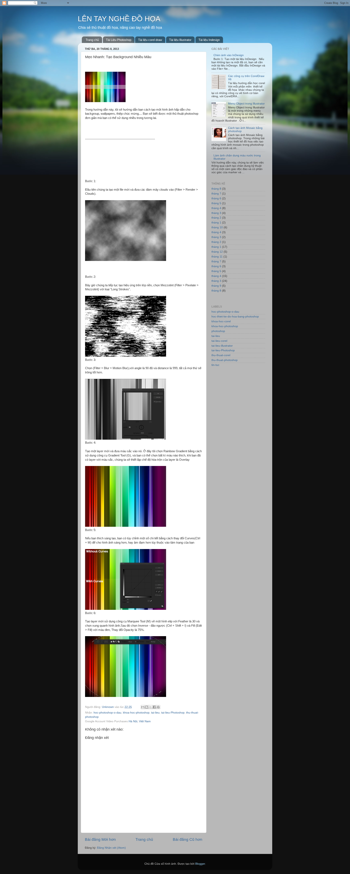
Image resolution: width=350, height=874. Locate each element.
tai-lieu (155, 712)
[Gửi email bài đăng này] (143, 707)
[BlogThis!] (147, 707)
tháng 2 (216, 217)
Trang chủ (92, 40)
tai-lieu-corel (219, 340)
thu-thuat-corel (220, 355)
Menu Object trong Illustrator (246, 103)
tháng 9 (216, 285)
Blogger (200, 863)
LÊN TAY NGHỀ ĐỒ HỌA (119, 19)
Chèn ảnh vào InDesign (228, 55)
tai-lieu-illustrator (222, 345)
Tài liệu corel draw (150, 40)
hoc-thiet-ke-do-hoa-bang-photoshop (235, 316)
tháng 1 (216, 222)
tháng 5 (216, 203)
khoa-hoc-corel (221, 321)
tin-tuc (215, 364)
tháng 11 (217, 256)
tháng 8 (216, 188)
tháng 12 (217, 251)
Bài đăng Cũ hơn (187, 839)
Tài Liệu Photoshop (118, 40)
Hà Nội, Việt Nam (140, 721)
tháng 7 (216, 193)
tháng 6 (216, 198)
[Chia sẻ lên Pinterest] (158, 707)
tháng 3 (216, 213)
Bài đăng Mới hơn (100, 839)
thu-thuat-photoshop (224, 360)
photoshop (218, 331)
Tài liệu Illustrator (180, 40)
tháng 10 (217, 227)
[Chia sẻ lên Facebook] (154, 707)
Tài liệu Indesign (209, 40)
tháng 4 (216, 208)
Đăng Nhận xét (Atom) (111, 847)
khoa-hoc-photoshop (136, 712)
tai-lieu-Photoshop (173, 712)
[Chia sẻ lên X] (150, 707)
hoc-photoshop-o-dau (107, 712)
